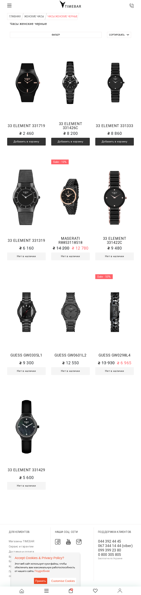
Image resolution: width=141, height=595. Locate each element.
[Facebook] (57, 541)
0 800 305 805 (109, 554)
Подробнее (42, 571)
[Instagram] (79, 541)
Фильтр (56, 35)
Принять (40, 580)
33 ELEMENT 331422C (114, 240)
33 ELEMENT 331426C (70, 126)
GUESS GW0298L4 (115, 355)
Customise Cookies (63, 580)
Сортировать (116, 35)
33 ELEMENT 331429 (26, 470)
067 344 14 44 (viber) (115, 546)
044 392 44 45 (109, 541)
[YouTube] (68, 541)
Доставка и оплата (21, 551)
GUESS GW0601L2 (70, 355)
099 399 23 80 (109, 550)
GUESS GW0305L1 (26, 355)
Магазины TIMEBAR (22, 541)
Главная (15, 16)
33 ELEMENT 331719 (26, 126)
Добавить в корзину (26, 141)
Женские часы (34, 16)
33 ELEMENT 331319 (26, 240)
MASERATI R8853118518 (70, 240)
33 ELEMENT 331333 (114, 126)
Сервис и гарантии (21, 546)
